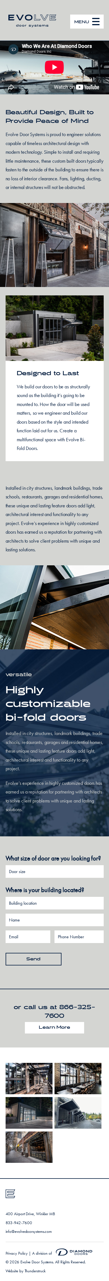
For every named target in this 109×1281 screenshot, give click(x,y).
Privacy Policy (17, 1253)
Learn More (54, 1027)
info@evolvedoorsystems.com (29, 1231)
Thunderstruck (35, 1271)
